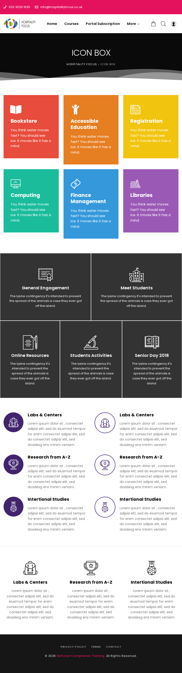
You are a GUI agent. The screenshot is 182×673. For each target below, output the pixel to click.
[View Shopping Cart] (154, 23)
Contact (114, 647)
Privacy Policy (73, 647)
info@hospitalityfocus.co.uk (61, 7)
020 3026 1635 (19, 7)
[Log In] (173, 23)
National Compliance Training (81, 656)
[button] (133, 23)
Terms (96, 647)
